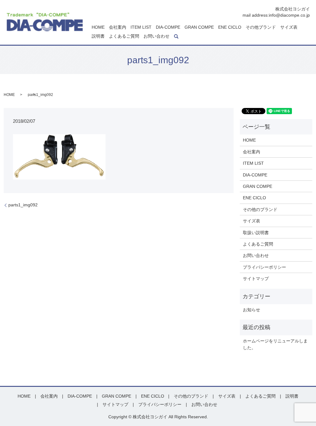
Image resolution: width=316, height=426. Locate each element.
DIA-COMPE (168, 27)
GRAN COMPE (199, 27)
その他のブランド (260, 209)
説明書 (98, 36)
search (176, 36)
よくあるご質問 (124, 36)
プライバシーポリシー (264, 267)
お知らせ (251, 309)
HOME (98, 27)
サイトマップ (256, 278)
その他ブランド (261, 27)
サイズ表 (288, 27)
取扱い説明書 (256, 232)
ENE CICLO (229, 27)
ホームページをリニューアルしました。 (275, 344)
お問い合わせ (156, 36)
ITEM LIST (141, 27)
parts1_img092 (23, 204)
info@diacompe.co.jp (289, 15)
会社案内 (117, 27)
